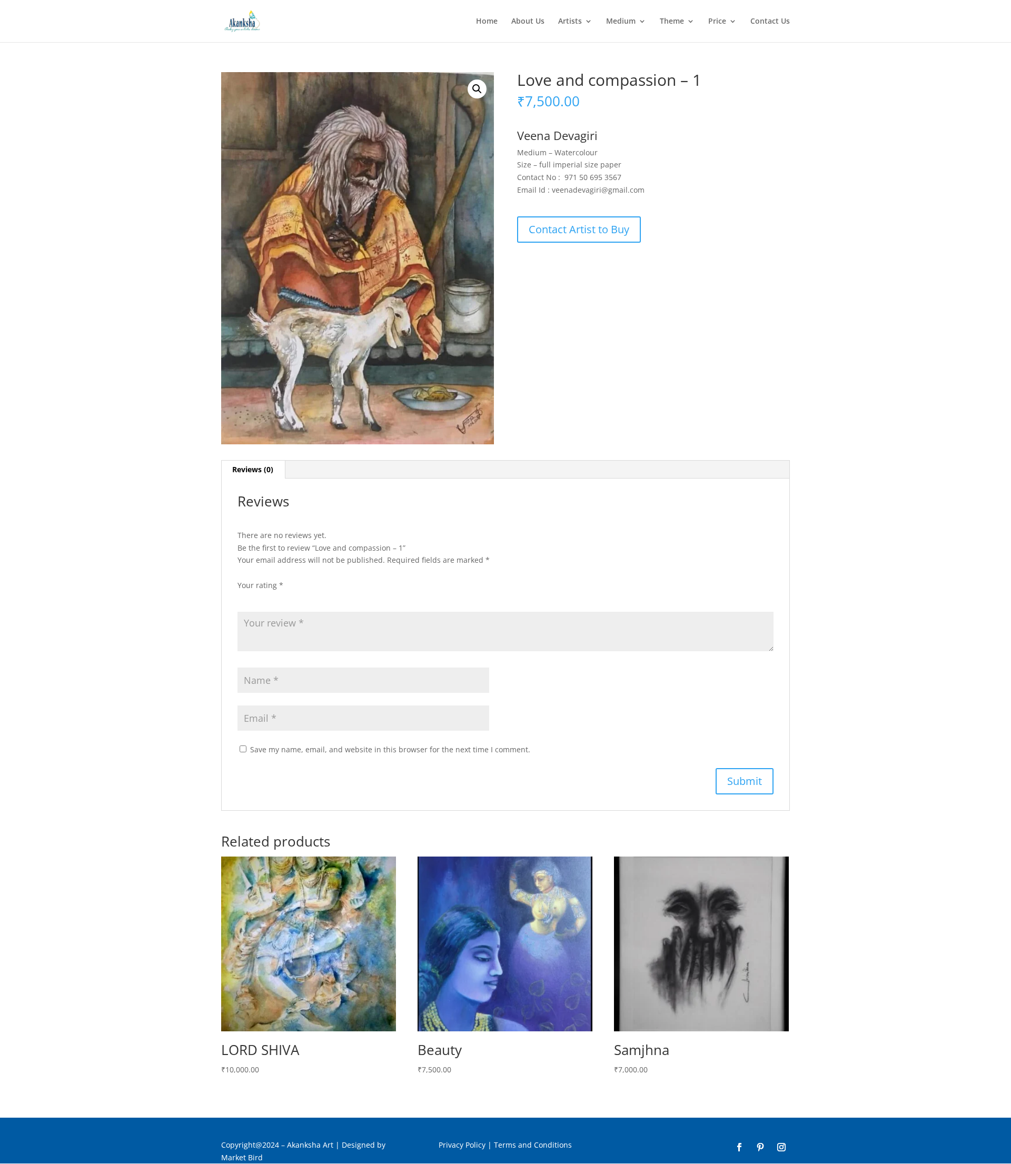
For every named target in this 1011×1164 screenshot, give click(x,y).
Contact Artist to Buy (579, 229)
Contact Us (770, 21)
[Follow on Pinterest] (760, 1147)
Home (487, 21)
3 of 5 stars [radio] (273, 598)
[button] (477, 88)
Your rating (260, 585)
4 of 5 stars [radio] (288, 598)
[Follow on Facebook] (739, 1147)
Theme (672, 21)
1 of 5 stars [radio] (243, 598)
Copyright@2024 (250, 1145)
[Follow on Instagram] (781, 1147)
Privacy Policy (462, 1145)
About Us (527, 21)
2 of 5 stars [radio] (258, 598)
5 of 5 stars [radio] (302, 598)
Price (717, 21)
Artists (570, 21)
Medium (621, 21)
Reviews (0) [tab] (252, 469)
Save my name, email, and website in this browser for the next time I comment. (390, 749)
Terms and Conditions (533, 1145)
